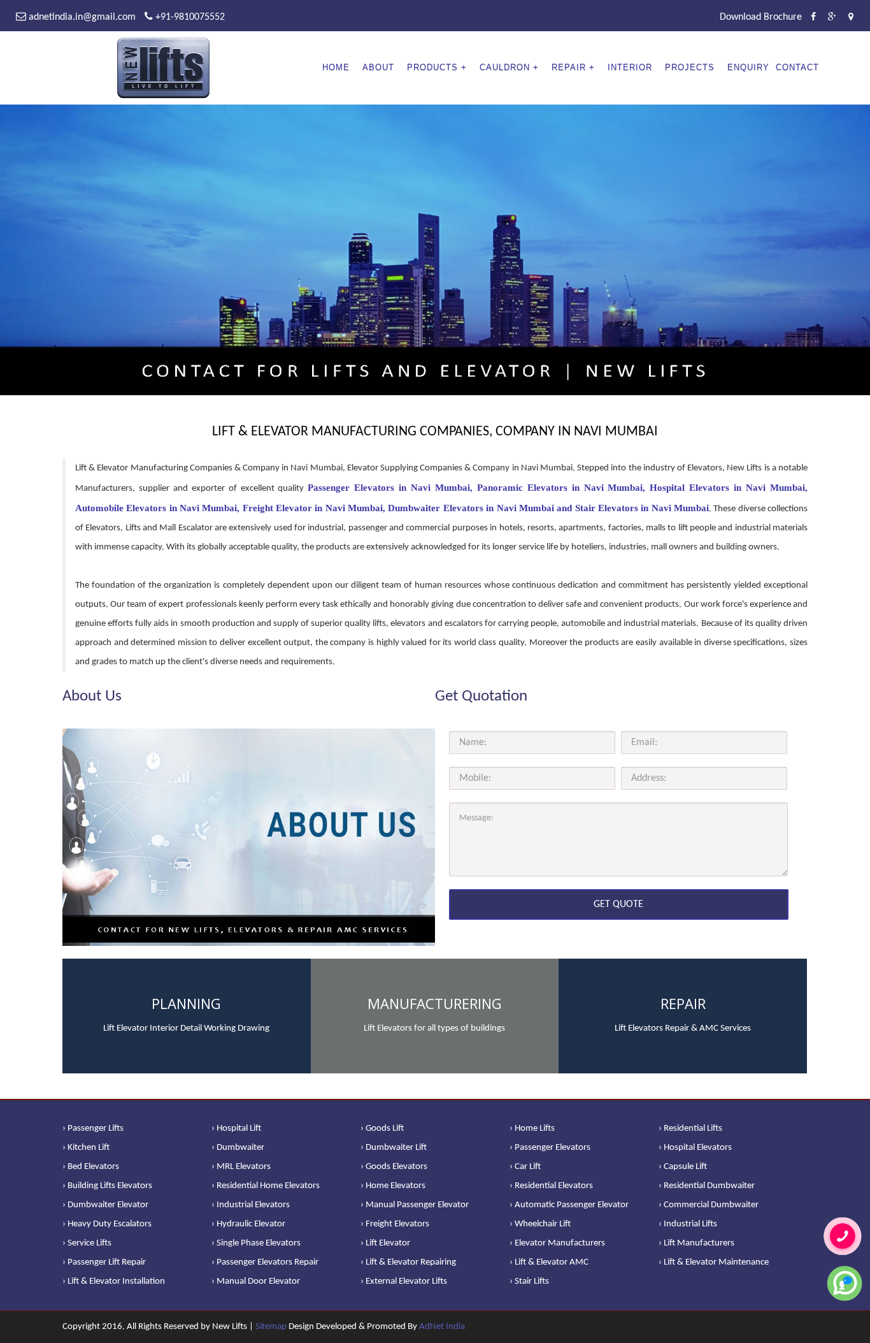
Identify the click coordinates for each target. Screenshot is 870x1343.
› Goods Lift (382, 1128)
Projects (690, 67)
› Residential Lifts (690, 1128)
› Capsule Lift (683, 1167)
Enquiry (748, 67)
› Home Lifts (532, 1128)
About (378, 67)
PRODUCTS (432, 67)
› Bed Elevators (90, 1167)
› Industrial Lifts (688, 1224)
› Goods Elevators (393, 1167)
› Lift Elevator (385, 1243)
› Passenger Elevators (550, 1147)
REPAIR (569, 67)
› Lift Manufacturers (696, 1243)
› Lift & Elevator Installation (113, 1281)
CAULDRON (505, 67)
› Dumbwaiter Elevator (105, 1205)
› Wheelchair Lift (540, 1224)
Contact (797, 67)
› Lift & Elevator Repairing (408, 1262)
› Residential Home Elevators (265, 1186)
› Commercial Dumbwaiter (709, 1205)
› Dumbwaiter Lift (393, 1147)
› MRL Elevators (241, 1167)
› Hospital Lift (236, 1128)
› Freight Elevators (394, 1224)
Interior (630, 67)
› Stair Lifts (529, 1281)
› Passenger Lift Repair (104, 1262)
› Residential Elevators (551, 1186)
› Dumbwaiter (237, 1147)
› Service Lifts (86, 1243)
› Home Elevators (392, 1186)
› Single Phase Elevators (256, 1243)
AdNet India (442, 1327)
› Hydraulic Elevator (248, 1224)
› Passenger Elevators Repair (264, 1262)
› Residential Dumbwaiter (707, 1186)
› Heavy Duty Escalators (107, 1224)
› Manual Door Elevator (255, 1281)
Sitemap (271, 1327)
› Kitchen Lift (86, 1147)
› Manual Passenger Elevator (414, 1205)
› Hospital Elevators (695, 1147)
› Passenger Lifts (93, 1128)
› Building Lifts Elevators (107, 1186)
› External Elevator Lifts (403, 1281)
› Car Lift (525, 1167)
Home (336, 67)
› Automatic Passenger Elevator (569, 1205)
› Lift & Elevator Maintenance (714, 1262)
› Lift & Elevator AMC (549, 1262)
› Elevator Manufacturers (557, 1243)
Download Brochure (761, 17)
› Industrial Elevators (250, 1205)
